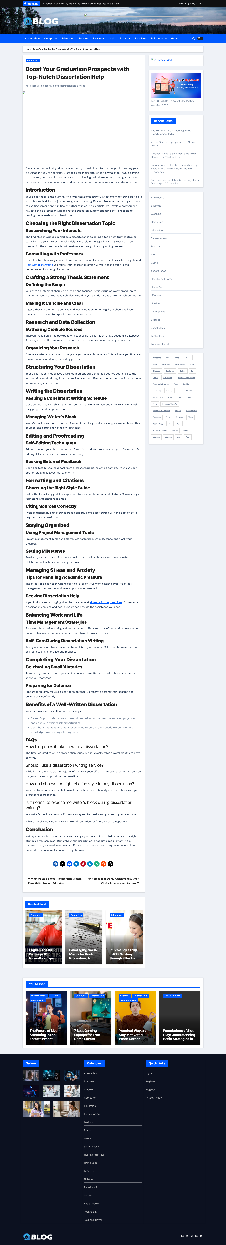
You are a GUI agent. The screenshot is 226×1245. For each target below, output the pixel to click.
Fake (176, 384)
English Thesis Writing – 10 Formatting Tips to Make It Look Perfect (43, 958)
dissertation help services (106, 602)
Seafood (155, 319)
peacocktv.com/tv (161, 410)
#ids (177, 358)
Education (67, 38)
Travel (175, 430)
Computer (50, 38)
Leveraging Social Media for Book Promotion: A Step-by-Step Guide (83, 958)
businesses (180, 364)
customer (170, 371)
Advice (187, 358)
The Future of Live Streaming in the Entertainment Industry (171, 132)
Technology (157, 336)
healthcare (158, 397)
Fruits (154, 254)
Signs (168, 417)
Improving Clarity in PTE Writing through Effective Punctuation (123, 956)
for (179, 391)
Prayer (178, 410)
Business (156, 205)
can (192, 364)
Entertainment (159, 238)
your (188, 437)
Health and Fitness (162, 279)
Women (168, 437)
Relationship (159, 38)
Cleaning (156, 213)
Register (125, 38)
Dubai (155, 377)
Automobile (32, 38)
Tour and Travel (160, 344)
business (166, 364)
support (179, 417)
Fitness (169, 391)
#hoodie (157, 358)
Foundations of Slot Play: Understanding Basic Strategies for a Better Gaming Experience (174, 169)
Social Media (158, 328)
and (155, 364)
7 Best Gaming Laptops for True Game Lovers (87, 1035)
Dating (183, 371)
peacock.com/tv (169, 404)
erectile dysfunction (186, 377)
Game (174, 38)
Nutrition (156, 303)
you (178, 437)
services (157, 417)
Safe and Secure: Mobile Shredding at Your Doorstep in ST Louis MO (175, 181)
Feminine (157, 391)
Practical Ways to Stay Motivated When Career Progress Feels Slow (173, 155)
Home (28, 49)
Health (189, 391)
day (192, 371)
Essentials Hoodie (161, 384)
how (170, 397)
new (155, 404)
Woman (156, 437)
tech (190, 417)
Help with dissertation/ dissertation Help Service (58, 85)
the (170, 424)
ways (185, 430)
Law (179, 397)
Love (189, 397)
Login (112, 38)
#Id (167, 358)
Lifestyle (98, 38)
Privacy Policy (154, 1097)
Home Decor (158, 287)
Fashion (84, 38)
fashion (186, 384)
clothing (156, 371)
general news (158, 270)
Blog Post (141, 38)
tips (179, 424)
